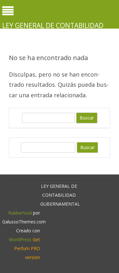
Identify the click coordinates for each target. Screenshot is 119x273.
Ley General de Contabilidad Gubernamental (52, 29)
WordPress (20, 239)
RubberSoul (20, 213)
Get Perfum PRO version (27, 248)
